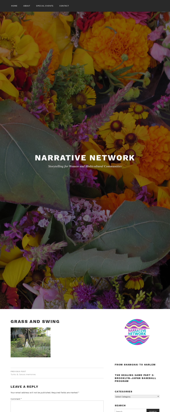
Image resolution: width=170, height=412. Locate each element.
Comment (16, 399)
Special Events (44, 6)
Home (14, 6)
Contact (64, 6)
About (26, 6)
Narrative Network (85, 157)
